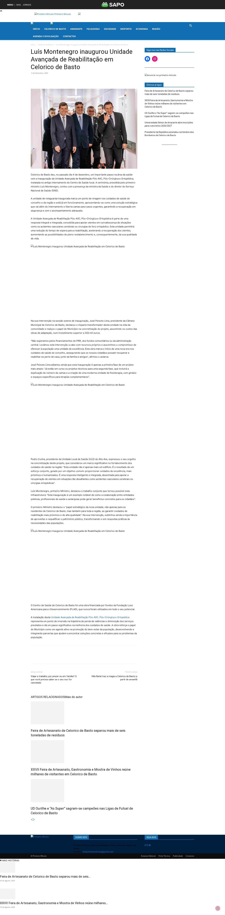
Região (156, 28)
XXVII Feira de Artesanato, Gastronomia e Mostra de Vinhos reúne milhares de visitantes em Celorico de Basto (169, 103)
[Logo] (41, 23)
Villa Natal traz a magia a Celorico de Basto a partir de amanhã (114, 678)
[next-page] (34, 819)
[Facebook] (34, 80)
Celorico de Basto (55, 28)
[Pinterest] (48, 80)
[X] (41, 80)
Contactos (69, 36)
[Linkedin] (62, 80)
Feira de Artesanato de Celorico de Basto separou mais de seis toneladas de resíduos (169, 92)
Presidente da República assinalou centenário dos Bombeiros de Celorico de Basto (169, 134)
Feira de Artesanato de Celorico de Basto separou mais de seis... (45, 876)
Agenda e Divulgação (46, 36)
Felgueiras (93, 28)
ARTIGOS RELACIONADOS (48, 697)
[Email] (69, 80)
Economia (142, 28)
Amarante (76, 28)
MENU (10, 5)
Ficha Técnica (164, 856)
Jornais (27, 5)
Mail (18, 5)
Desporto (126, 28)
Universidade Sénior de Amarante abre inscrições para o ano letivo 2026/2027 (169, 124)
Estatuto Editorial (148, 856)
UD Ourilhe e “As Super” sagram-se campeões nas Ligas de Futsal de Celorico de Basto (169, 115)
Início (36, 28)
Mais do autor (74, 697)
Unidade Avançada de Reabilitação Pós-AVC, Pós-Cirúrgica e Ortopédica (90, 617)
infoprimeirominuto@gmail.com (98, 851)
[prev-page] (32, 819)
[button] (190, 26)
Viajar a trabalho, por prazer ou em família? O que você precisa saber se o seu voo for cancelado (54, 679)
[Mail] (150, 845)
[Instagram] (147, 845)
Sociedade (110, 28)
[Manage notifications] (217, 908)
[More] (76, 80)
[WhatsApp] (55, 80)
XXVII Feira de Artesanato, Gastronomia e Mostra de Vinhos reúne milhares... (54, 903)
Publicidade (178, 856)
